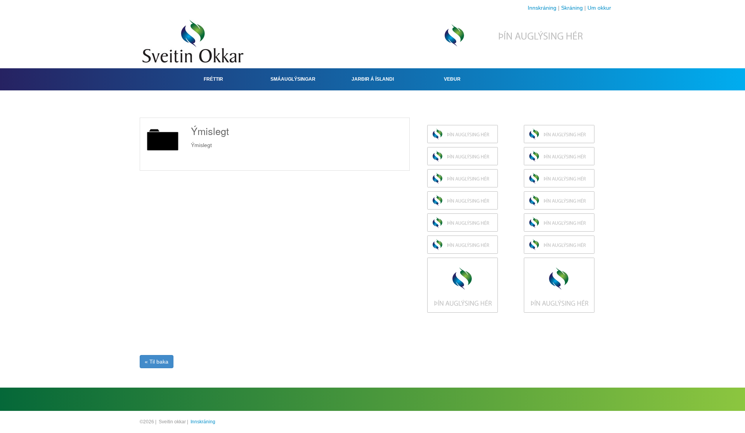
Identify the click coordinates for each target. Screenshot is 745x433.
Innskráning (542, 8)
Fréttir (213, 79)
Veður (452, 79)
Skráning (572, 8)
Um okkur (599, 8)
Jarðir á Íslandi (373, 79)
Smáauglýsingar (292, 79)
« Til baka (156, 362)
